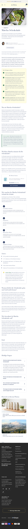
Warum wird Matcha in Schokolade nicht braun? (12, 377)
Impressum (17, 448)
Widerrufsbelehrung (19, 469)
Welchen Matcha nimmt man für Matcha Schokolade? (12, 360)
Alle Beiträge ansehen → (14, 54)
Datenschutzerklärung (20, 464)
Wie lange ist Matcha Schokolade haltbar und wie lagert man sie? (12, 389)
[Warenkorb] (25, 5)
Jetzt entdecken (14, 185)
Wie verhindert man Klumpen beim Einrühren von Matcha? (11, 383)
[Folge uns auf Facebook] (3, 488)
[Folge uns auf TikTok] (3, 491)
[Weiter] (27, 1)
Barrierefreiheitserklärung (20, 453)
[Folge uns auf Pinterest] (9, 488)
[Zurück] (1, 1)
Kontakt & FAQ (18, 455)
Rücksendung (18, 451)
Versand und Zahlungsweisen (18, 472)
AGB (16, 462)
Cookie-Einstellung (19, 466)
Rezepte (6, 27)
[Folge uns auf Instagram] (6, 488)
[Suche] (4, 4)
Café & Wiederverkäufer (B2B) (20, 458)
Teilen (3, 442)
